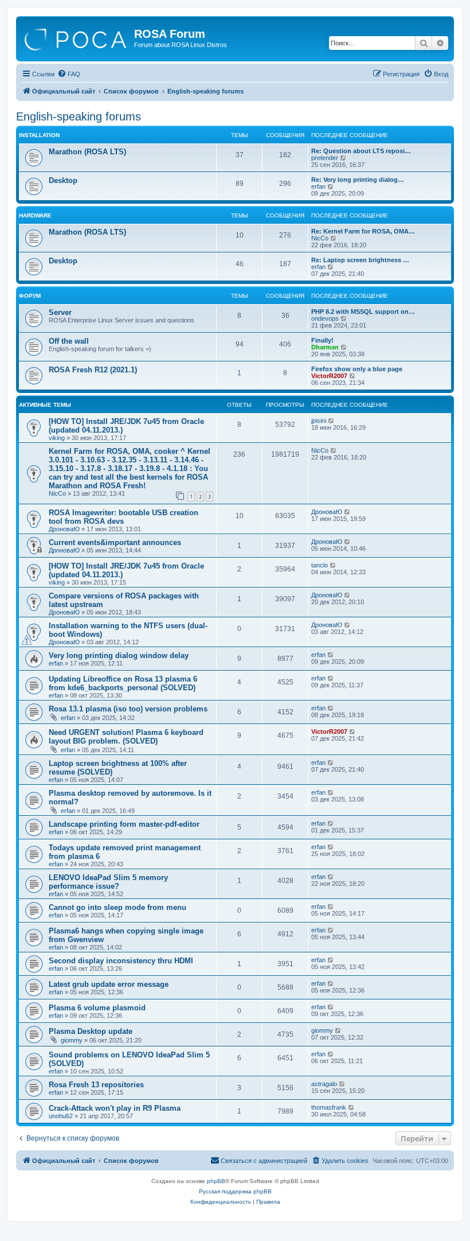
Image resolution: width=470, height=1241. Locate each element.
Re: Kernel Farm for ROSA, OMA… (363, 231)
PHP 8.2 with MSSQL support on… (363, 311)
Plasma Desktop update (90, 1031)
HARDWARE (35, 215)
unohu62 (61, 1115)
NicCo (319, 238)
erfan (318, 186)
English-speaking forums (78, 116)
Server (60, 312)
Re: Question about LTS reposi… (361, 150)
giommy (72, 1040)
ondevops (325, 318)
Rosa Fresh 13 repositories (96, 1084)
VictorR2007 (329, 375)
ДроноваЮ (64, 529)
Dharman (325, 347)
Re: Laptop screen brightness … (360, 259)
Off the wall (69, 341)
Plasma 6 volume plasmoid (97, 1007)
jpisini (318, 420)
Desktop (63, 180)
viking (57, 437)
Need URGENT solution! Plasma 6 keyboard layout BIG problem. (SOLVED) (126, 736)
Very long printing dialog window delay (119, 655)
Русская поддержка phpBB (235, 1191)
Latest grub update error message (109, 984)
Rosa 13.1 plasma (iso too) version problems (128, 709)
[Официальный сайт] (76, 37)
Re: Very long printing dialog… (357, 179)
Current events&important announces (115, 542)
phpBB (216, 1181)
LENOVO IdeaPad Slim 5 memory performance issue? (108, 881)
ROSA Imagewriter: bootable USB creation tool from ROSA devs (123, 517)
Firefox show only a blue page (356, 368)
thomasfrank (328, 1107)
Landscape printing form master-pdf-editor (124, 824)
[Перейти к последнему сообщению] (331, 420)
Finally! (322, 340)
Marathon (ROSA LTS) (87, 151)
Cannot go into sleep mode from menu (117, 907)
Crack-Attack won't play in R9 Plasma (115, 1108)
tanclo (319, 565)
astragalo (324, 1083)
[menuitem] (68, 74)
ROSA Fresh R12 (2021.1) (93, 369)
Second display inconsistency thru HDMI (121, 960)
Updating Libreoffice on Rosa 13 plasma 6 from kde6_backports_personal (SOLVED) (123, 683)
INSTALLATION (39, 135)
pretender (324, 157)
